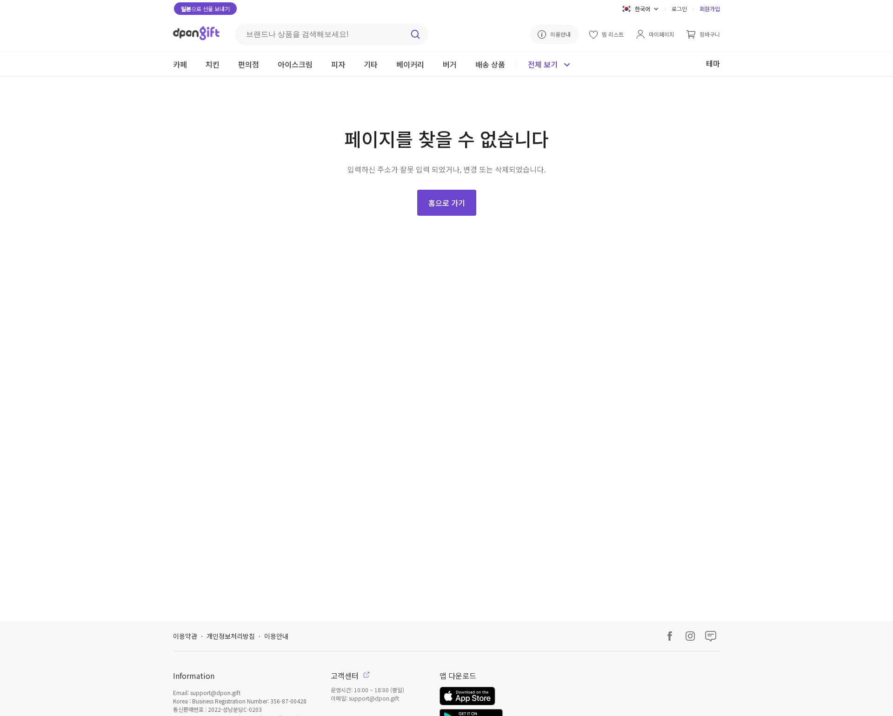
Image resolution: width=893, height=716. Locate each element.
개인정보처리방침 (231, 636)
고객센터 (345, 675)
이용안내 (276, 636)
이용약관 (185, 636)
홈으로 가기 (446, 202)
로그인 (679, 9)
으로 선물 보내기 (205, 9)
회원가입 (710, 9)
